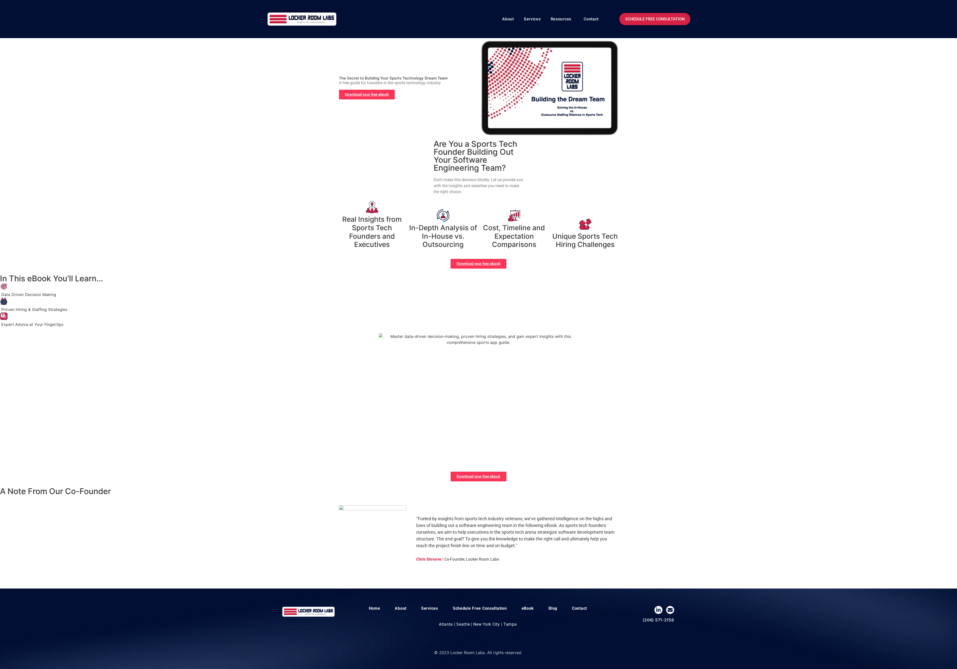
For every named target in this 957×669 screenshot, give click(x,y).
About (508, 19)
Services (532, 19)
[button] (562, 19)
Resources (561, 19)
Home (374, 608)
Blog (553, 608)
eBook (528, 608)
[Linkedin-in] (658, 610)
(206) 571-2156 (658, 619)
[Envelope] (670, 610)
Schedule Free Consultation (480, 608)
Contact (591, 19)
